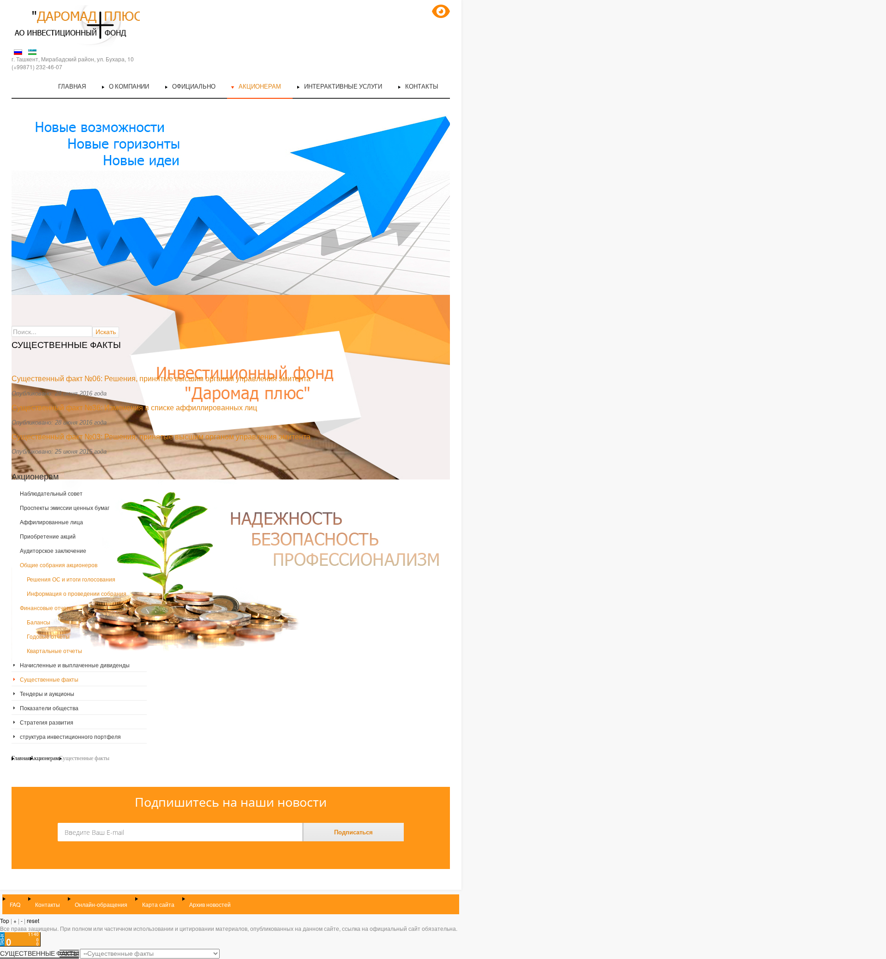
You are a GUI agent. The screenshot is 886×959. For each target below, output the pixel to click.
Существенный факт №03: (57, 437)
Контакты (47, 904)
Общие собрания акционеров (58, 565)
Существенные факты (49, 679)
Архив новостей (210, 904)
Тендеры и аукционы (47, 693)
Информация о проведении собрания (76, 593)
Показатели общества (49, 708)
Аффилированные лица (51, 522)
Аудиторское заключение (53, 550)
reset (33, 920)
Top (4, 920)
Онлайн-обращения (101, 904)
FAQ (15, 904)
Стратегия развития (46, 722)
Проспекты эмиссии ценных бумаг (64, 507)
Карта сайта (158, 904)
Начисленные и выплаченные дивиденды (75, 665)
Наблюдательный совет (51, 493)
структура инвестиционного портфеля (70, 736)
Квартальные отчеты (54, 650)
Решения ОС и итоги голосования (71, 579)
